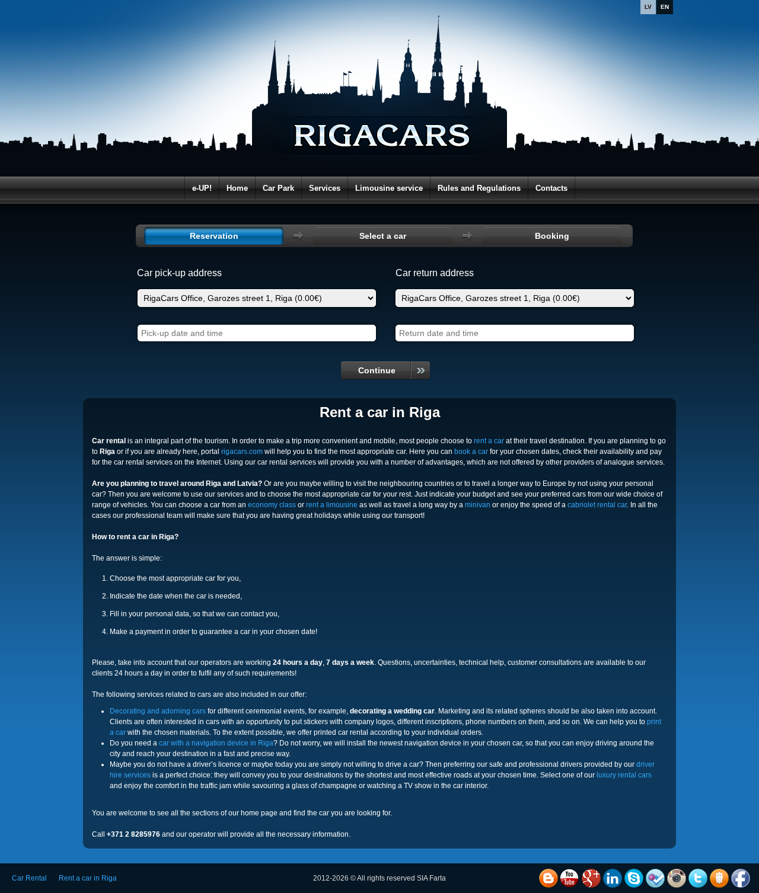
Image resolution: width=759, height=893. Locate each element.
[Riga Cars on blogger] (548, 878)
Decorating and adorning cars (158, 711)
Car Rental (29, 878)
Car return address (435, 273)
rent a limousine (332, 505)
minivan (477, 505)
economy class (272, 505)
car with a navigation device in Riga (216, 743)
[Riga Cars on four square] (655, 878)
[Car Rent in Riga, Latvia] (382, 112)
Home (237, 188)
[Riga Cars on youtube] (569, 878)
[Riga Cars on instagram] (676, 878)
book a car (471, 451)
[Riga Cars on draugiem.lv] (719, 878)
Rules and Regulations (479, 188)
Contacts (551, 188)
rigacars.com (242, 451)
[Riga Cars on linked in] (612, 878)
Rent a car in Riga (88, 878)
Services (324, 188)
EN (665, 7)
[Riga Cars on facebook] (740, 878)
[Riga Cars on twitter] (697, 878)
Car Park (278, 188)
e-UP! (202, 188)
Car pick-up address (179, 273)
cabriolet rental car (597, 505)
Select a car (382, 236)
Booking (552, 236)
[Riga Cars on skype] (633, 878)
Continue (377, 370)
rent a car (489, 441)
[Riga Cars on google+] (591, 878)
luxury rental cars (624, 775)
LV (648, 7)
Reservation (214, 236)
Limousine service (389, 188)
